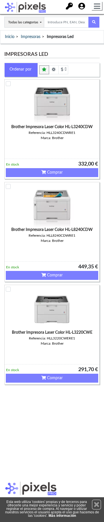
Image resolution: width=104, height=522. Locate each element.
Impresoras (30, 37)
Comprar (54, 172)
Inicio (9, 37)
